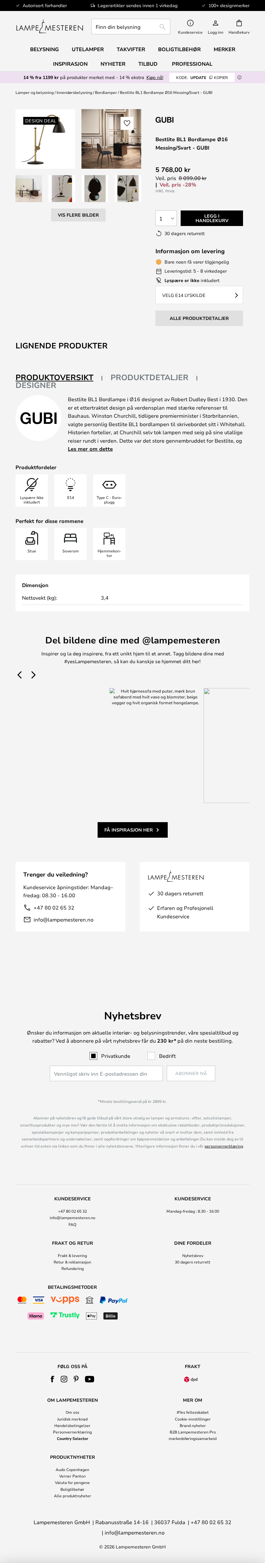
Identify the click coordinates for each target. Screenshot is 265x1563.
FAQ (72, 1224)
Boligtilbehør (72, 1489)
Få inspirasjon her (128, 830)
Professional (192, 63)
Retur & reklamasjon (72, 1261)
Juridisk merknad (72, 1418)
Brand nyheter (193, 1425)
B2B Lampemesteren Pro (193, 1431)
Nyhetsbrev (192, 1255)
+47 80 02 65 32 (54, 907)
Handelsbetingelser (72, 1425)
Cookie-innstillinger (193, 1418)
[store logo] (50, 26)
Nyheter (113, 63)
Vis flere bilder (78, 215)
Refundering (72, 1268)
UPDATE (202, 77)
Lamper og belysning (35, 92)
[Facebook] (52, 1379)
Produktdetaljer (149, 377)
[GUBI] (187, 119)
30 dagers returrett (192, 1261)
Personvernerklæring (72, 1431)
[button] (29, 188)
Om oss (72, 1412)
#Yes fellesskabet (193, 1412)
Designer (36, 385)
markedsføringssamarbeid (193, 1438)
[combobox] (131, 26)
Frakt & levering (72, 1255)
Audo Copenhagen (72, 1469)
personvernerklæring (224, 1146)
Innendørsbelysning (74, 92)
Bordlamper (106, 92)
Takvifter (131, 49)
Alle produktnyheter (72, 1495)
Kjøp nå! (154, 77)
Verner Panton (72, 1475)
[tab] (59, 378)
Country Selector (72, 1438)
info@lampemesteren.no (63, 919)
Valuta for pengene (72, 1482)
